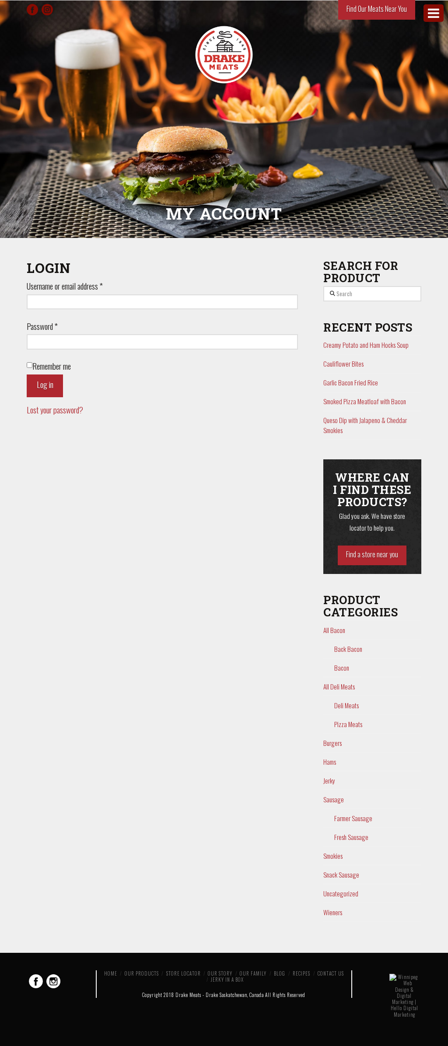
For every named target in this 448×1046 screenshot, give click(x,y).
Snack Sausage (341, 874)
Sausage (333, 799)
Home (110, 973)
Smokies (333, 856)
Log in (45, 384)
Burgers (332, 743)
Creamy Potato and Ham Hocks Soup (366, 345)
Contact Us (331, 973)
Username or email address (65, 286)
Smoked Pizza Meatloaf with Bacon (364, 401)
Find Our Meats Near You (376, 8)
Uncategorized (340, 893)
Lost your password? (55, 410)
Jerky (329, 780)
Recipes (301, 973)
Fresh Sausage (351, 837)
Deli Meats (346, 705)
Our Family (253, 973)
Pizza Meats (348, 724)
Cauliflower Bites (343, 363)
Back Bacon (348, 649)
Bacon (341, 667)
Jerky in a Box (227, 979)
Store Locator (183, 973)
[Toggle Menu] (434, 13)
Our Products (142, 973)
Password (42, 326)
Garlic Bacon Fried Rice (350, 382)
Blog (279, 973)
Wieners (332, 912)
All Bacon (334, 630)
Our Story (220, 973)
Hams (329, 761)
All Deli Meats (339, 686)
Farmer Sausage (353, 818)
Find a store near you (372, 554)
